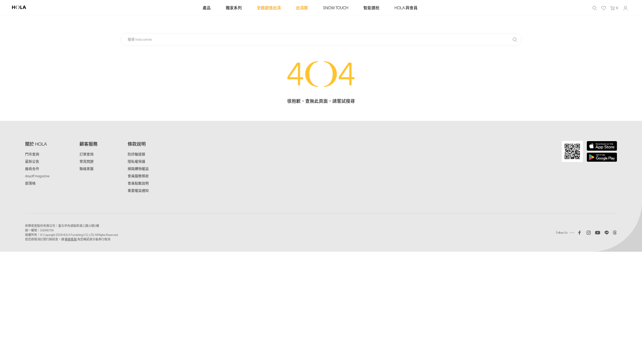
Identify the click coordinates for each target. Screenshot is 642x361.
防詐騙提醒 (136, 154)
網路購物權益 (138, 169)
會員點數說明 (138, 183)
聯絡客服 (86, 169)
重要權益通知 (138, 191)
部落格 (30, 183)
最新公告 (32, 161)
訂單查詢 (86, 154)
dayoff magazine (37, 176)
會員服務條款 (138, 176)
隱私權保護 (136, 161)
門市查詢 (32, 154)
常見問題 (86, 161)
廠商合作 (32, 169)
